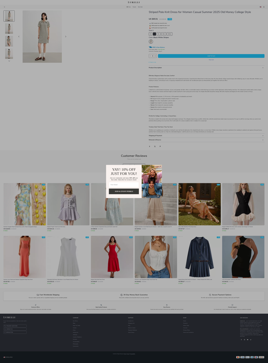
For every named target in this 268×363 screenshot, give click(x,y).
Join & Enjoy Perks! (124, 191)
